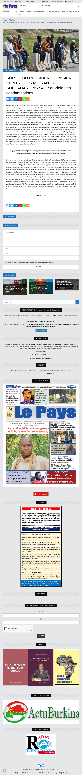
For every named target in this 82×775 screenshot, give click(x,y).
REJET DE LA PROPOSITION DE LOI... (66, 284)
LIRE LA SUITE (41, 330)
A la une (12, 20)
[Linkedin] (16, 99)
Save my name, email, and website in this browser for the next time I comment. (29, 262)
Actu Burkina (6, 5)
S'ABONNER (42, 494)
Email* (41, 612)
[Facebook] (8, 99)
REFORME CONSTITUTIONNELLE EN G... (16, 289)
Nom (41, 619)
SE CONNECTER (46, 5)
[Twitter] (12, 99)
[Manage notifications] (4, 770)
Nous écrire (68, 1)
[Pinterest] (20, 99)
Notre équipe (18, 1)
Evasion (15, 5)
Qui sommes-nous (8, 1)
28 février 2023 (12, 70)
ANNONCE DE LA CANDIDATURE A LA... (39, 288)
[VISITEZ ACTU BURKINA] (41, 712)
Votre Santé (23, 5)
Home (5, 20)
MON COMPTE (46, 1)
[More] (28, 99)
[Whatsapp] (24, 99)
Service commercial (57, 1)
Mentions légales (29, 1)
